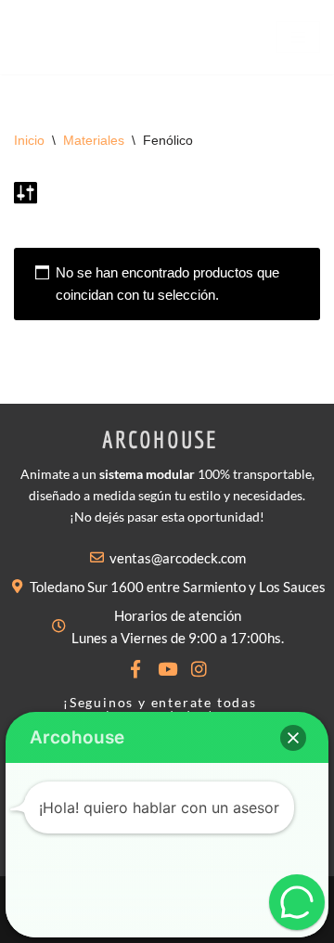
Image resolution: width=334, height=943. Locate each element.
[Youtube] (167, 669)
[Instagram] (199, 669)
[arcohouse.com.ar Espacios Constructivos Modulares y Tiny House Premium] (42, 37)
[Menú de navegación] (298, 37)
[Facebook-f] (136, 669)
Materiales (93, 140)
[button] (293, 738)
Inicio (29, 140)
